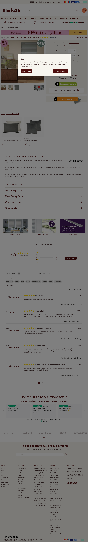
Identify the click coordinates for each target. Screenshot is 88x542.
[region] (44, 65)
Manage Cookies (26, 71)
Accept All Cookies (60, 71)
